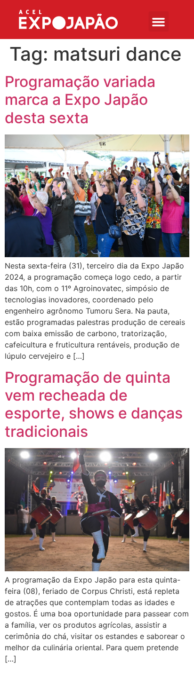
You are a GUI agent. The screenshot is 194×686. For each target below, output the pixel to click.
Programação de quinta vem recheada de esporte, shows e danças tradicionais (94, 404)
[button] (158, 21)
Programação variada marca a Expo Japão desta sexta (80, 99)
